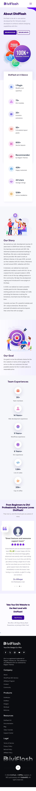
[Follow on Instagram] (15, 652)
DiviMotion (7, 697)
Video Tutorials (8, 730)
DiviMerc (6, 701)
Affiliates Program (9, 681)
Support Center (8, 733)
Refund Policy (8, 749)
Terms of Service (9, 743)
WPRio (20, 775)
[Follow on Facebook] (5, 652)
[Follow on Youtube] (19, 652)
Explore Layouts (23, 32)
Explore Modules (10, 32)
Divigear (6, 704)
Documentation (8, 723)
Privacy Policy (8, 746)
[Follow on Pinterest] (24, 652)
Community (7, 687)
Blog (5, 727)
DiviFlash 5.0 (7, 720)
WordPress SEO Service (11, 678)
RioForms (6, 710)
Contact (6, 684)
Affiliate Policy (8, 752)
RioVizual (6, 707)
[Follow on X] (10, 652)
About (5, 675)
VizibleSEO (24, 777)
